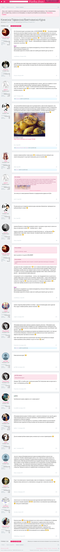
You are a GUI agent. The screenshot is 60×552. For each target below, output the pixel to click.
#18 (56, 491)
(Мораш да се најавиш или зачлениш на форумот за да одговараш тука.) (43, 541)
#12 (56, 367)
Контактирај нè (39, 548)
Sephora (17, 147)
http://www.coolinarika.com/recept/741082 (24, 139)
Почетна (49, 548)
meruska (16, 512)
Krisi (15, 145)
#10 (56, 316)
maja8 (15, 316)
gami (15, 448)
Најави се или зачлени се (52, 0)
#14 (56, 408)
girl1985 (15, 367)
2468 (15, 166)
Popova (15, 75)
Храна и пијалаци (11, 22)
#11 (56, 345)
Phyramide (18, 98)
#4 (56, 145)
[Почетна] (1, 1)
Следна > (19, 25)
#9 (56, 297)
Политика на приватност (54, 550)
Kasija (15, 472)
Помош (45, 548)
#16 (56, 448)
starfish (15, 428)
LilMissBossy (16, 536)
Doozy (15, 240)
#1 (56, 56)
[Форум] (4, 1)
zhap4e (26, 147)
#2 (56, 75)
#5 (56, 166)
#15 (56, 428)
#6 (56, 199)
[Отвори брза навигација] (58, 7)
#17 (56, 472)
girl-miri (17, 169)
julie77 (15, 96)
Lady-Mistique (25, 22)
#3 (56, 96)
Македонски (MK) (5, 548)
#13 (56, 388)
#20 (56, 536)
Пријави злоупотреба (34, 550)
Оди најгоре (54, 548)
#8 (56, 240)
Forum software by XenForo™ (12, 550)
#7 (56, 218)
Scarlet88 (16, 408)
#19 (56, 512)
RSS (58, 548)
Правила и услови (44, 550)
